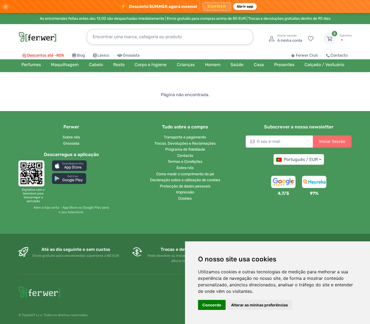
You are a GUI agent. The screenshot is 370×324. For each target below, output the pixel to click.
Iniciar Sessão (332, 141)
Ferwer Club (307, 55)
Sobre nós (71, 137)
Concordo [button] (211, 305)
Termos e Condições (185, 161)
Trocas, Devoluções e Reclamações (185, 143)
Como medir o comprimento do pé (185, 174)
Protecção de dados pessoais (185, 186)
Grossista (131, 55)
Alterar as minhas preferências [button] (259, 305)
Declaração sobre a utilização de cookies (185, 180)
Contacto (339, 55)
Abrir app (245, 6)
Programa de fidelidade (185, 149)
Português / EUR (301, 159)
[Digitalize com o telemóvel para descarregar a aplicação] (33, 173)
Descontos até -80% (45, 55)
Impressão (185, 192)
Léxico (103, 55)
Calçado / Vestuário (324, 64)
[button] (69, 165)
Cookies (185, 198)
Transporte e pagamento (185, 137)
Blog (81, 55)
